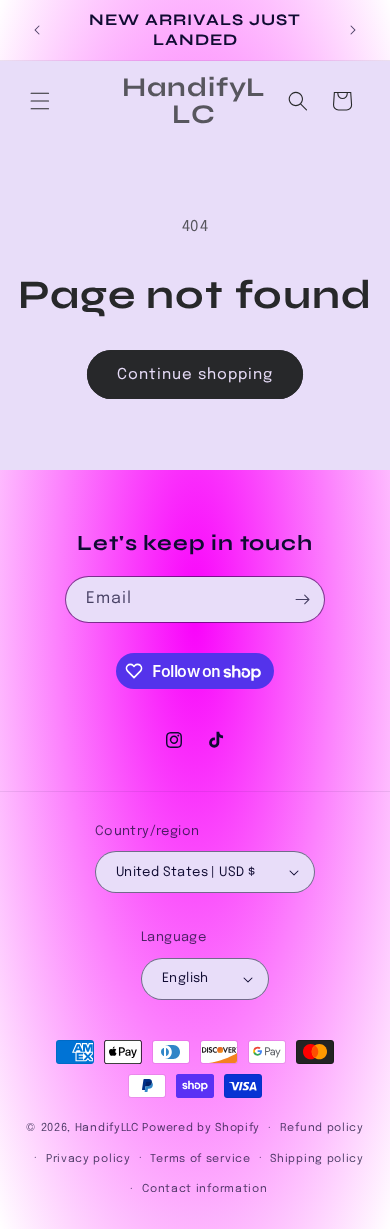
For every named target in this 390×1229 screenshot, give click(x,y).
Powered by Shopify (201, 1128)
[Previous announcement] (37, 30)
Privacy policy (88, 1159)
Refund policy (322, 1128)
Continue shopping (195, 375)
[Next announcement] (353, 30)
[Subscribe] (302, 599)
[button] (40, 101)
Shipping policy (317, 1159)
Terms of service (200, 1159)
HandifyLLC (107, 1128)
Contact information (204, 1189)
